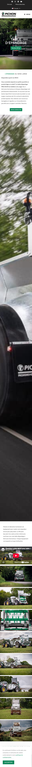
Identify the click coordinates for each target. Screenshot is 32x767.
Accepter (8, 762)
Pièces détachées (20, 4)
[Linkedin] (18, 1)
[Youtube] (21, 1)
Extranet (9, 4)
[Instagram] (15, 1)
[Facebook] (12, 1)
